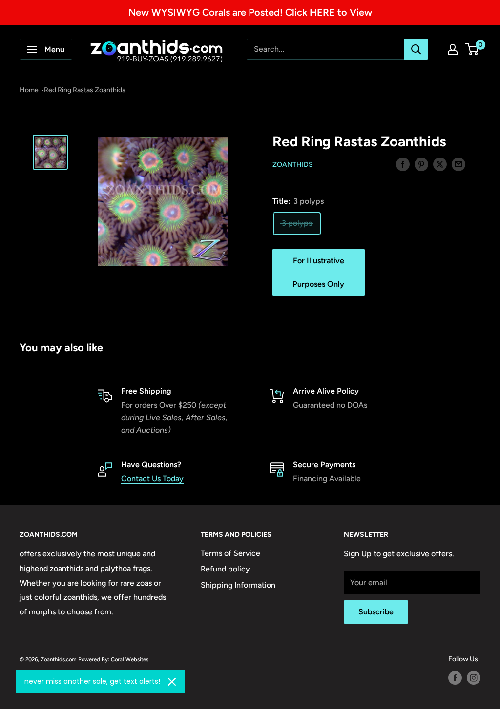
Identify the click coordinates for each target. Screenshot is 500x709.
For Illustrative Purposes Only (318, 272)
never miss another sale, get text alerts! (92, 681)
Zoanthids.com (59, 659)
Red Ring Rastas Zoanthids (84, 90)
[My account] (453, 49)
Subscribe (376, 611)
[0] (472, 49)
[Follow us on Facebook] (455, 678)
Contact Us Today (152, 478)
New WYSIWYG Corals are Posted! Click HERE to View (250, 12)
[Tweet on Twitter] (440, 164)
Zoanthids (292, 164)
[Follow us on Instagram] (473, 678)
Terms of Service (230, 553)
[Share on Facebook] (403, 164)
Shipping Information (238, 585)
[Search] (416, 49)
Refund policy (225, 568)
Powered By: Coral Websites (113, 659)
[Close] (172, 682)
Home (29, 90)
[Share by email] (458, 164)
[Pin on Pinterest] (421, 164)
